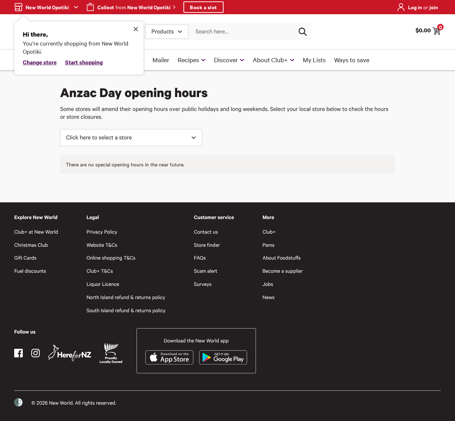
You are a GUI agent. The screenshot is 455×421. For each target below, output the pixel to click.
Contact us (206, 231)
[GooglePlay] (223, 357)
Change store (40, 62)
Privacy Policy (101, 231)
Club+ (268, 231)
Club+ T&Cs (99, 270)
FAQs (200, 257)
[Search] (302, 31)
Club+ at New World (36, 231)
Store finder (207, 244)
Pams (268, 244)
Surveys (203, 284)
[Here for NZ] (69, 353)
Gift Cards (25, 257)
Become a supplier (282, 270)
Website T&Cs (101, 244)
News (268, 297)
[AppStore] (169, 357)
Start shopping (84, 62)
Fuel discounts (30, 270)
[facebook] (18, 353)
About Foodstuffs (281, 257)
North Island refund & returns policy (125, 297)
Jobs (267, 284)
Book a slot (203, 7)
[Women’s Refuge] (18, 402)
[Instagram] (35, 353)
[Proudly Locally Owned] (111, 353)
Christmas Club (31, 244)
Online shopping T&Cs (110, 257)
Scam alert (206, 270)
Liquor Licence (102, 284)
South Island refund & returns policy (125, 310)
